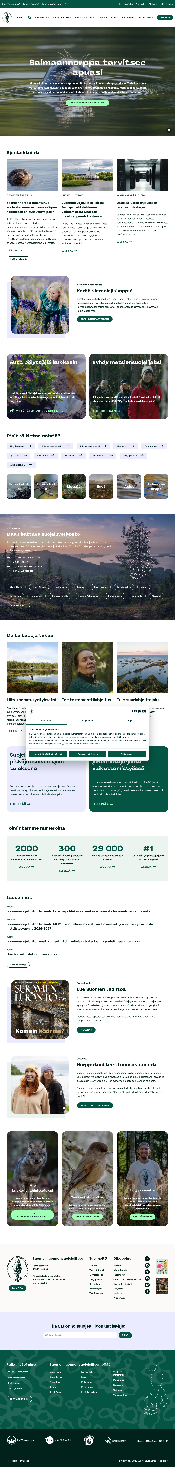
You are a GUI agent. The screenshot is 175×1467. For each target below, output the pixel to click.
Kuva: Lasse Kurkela (170, 132)
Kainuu (80, 587)
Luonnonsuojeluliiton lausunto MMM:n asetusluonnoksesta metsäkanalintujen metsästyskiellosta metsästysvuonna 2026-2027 (80, 926)
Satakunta (137, 596)
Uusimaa (156, 596)
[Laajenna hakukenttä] (29, 17)
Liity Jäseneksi (19, 1399)
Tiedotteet (13, 195)
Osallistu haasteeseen (95, 319)
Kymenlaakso (124, 587)
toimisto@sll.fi (40, 1283)
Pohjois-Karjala (60, 596)
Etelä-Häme (16, 587)
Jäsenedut (122, 446)
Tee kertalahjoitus (88, 1216)
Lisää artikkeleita (18, 259)
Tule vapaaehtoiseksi (52, 446)
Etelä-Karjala (39, 587)
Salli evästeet (127, 754)
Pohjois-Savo (115, 596)
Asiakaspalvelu (17, 465)
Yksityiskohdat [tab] (87, 720)
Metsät (73, 486)
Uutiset (66, 195)
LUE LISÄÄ (12, 250)
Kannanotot (124, 195)
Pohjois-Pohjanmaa (88, 596)
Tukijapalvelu (130, 455)
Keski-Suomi (100, 587)
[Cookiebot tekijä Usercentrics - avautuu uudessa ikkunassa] (134, 712)
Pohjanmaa (36, 596)
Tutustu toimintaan (27, 557)
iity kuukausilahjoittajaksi (87, 102)
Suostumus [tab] (46, 720)
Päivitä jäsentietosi (90, 446)
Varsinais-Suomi (18, 605)
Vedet (128, 486)
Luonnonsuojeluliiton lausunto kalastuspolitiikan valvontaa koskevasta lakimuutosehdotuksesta (78, 911)
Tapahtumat (151, 446)
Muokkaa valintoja (86, 754)
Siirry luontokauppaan (95, 1105)
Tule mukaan (104, 411)
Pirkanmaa (15, 596)
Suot (101, 486)
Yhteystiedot (99, 455)
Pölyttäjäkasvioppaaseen (34, 411)
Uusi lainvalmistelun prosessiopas (32, 954)
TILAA (125, 1335)
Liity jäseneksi (17, 446)
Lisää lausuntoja (18, 964)
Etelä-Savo (61, 587)
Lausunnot (42, 455)
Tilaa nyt (86, 1030)
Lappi (144, 587)
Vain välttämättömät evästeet (48, 754)
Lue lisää (12, 731)
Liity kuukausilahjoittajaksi (32, 1215)
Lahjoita (165, 17)
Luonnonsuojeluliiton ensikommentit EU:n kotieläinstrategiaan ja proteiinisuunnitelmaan (73, 941)
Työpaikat (15, 455)
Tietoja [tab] (128, 720)
